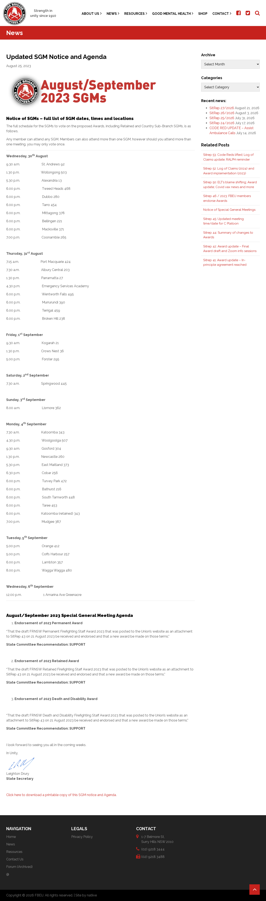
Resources (134, 14)
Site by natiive (86, 895)
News (112, 14)
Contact (220, 14)
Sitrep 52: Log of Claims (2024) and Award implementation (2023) (228, 171)
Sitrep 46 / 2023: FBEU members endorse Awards (227, 198)
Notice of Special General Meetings (229, 210)
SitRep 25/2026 (221, 118)
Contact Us (14, 859)
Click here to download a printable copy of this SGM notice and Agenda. (61, 795)
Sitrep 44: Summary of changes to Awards (228, 235)
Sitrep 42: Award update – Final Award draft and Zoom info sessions (229, 249)
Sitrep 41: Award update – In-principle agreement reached (224, 262)
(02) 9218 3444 (153, 849)
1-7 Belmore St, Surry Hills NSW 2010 (157, 839)
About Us (90, 14)
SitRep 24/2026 (221, 123)
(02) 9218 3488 (153, 857)
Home (11, 837)
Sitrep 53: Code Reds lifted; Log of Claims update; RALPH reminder (228, 157)
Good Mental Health (171, 14)
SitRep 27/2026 (221, 108)
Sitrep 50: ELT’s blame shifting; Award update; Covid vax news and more (230, 184)
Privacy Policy (82, 837)
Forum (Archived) (19, 867)
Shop (202, 14)
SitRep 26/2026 (221, 113)
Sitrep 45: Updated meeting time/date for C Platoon (223, 221)
